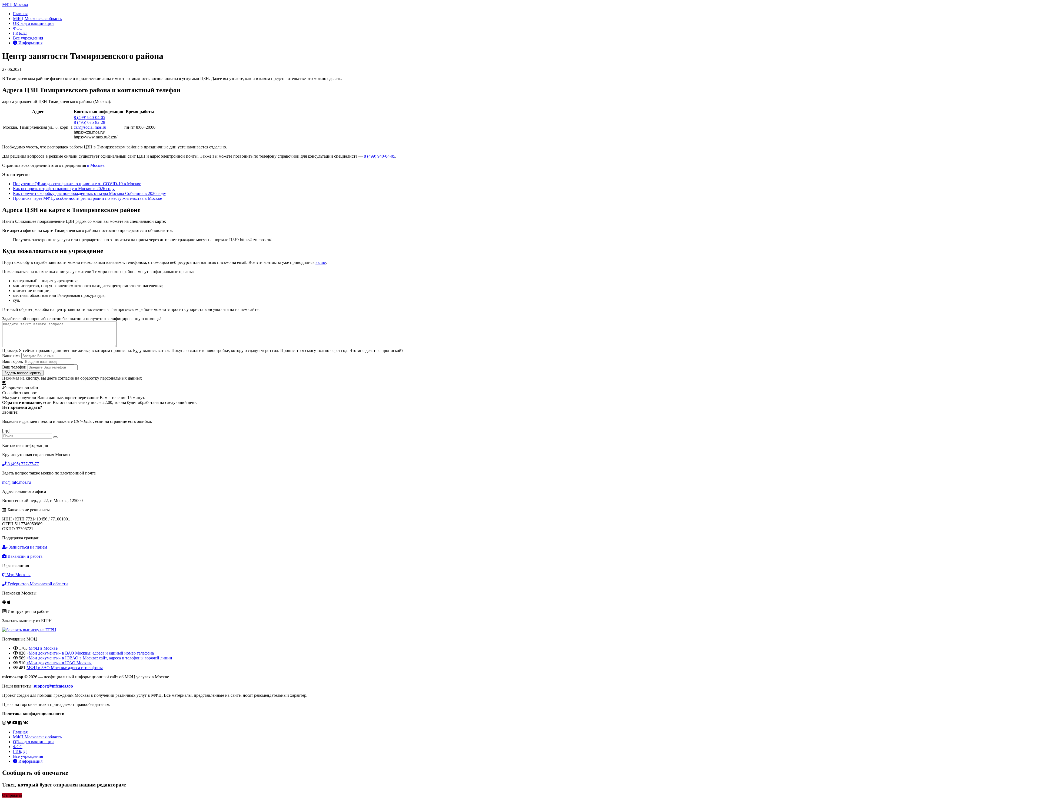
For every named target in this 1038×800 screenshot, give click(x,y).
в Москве (95, 165)
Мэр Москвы (18, 574)
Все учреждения (28, 38)
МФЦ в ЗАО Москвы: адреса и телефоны (64, 667)
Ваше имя (11, 355)
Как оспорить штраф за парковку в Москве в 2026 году (64, 188)
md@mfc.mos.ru (16, 482)
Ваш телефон (14, 367)
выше (320, 262)
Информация (29, 43)
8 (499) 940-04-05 (89, 117)
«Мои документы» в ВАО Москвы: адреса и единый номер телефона (90, 653)
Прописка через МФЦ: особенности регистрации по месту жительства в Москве (87, 198)
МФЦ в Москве (43, 648)
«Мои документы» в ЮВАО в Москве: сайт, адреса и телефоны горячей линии (99, 658)
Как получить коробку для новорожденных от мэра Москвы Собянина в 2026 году (89, 193)
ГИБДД (20, 33)
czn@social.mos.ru (90, 127)
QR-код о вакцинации (33, 23)
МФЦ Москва (15, 4)
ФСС (17, 28)
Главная (20, 13)
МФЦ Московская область (37, 18)
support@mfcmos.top (53, 686)
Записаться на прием (27, 547)
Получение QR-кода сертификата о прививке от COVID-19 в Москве (77, 183)
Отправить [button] (12, 795)
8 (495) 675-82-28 (89, 122)
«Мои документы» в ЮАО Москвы (59, 662)
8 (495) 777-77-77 (22, 464)
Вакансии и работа (24, 556)
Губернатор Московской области (37, 584)
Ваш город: (12, 361)
